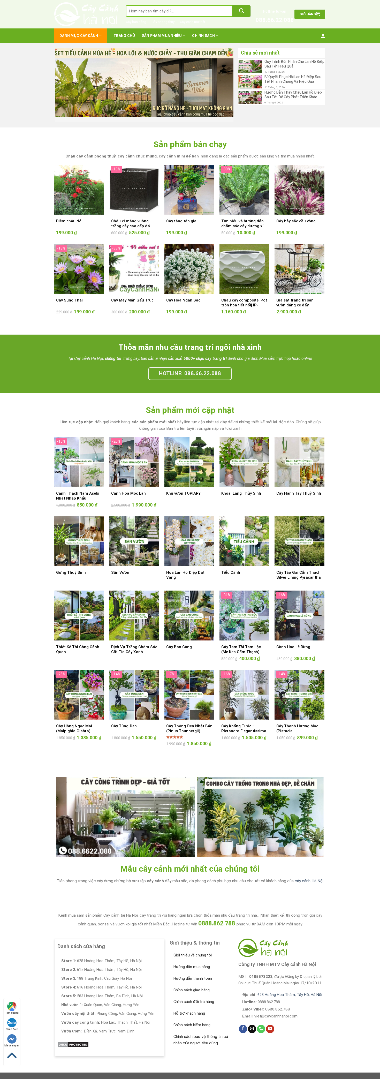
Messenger (11, 1045)
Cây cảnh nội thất (192, 22)
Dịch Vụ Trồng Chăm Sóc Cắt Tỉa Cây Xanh (134, 643)
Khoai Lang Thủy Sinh (241, 486)
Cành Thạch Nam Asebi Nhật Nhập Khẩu (77, 489)
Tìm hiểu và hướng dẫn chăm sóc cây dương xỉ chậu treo (242, 219)
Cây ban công (136, 22)
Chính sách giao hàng (191, 983)
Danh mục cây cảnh (78, 36)
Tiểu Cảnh (230, 565)
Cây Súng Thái (69, 293)
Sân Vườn (120, 565)
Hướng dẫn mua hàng (191, 960)
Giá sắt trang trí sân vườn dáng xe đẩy (295, 296)
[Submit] (241, 11)
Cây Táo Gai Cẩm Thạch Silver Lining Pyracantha (298, 568)
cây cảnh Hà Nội (309, 874)
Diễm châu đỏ (68, 214)
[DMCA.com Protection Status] (73, 1037)
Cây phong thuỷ (163, 22)
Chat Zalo (12, 1029)
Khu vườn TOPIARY (183, 486)
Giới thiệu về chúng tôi (192, 948)
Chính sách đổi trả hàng (193, 995)
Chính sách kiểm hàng (191, 1018)
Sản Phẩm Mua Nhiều (162, 36)
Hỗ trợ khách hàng (189, 1006)
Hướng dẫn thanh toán (192, 971)
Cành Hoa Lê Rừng (293, 640)
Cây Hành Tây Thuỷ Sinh (298, 486)
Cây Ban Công (179, 640)
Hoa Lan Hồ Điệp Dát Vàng (185, 568)
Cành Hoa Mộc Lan (128, 486)
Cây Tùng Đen (124, 719)
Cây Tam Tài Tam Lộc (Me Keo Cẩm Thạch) (241, 643)
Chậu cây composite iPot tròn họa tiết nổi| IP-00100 (244, 298)
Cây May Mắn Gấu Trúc (132, 293)
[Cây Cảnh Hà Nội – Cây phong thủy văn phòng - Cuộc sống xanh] (86, 14)
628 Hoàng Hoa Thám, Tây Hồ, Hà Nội (289, 988)
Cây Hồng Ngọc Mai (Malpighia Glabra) (74, 722)
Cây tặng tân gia (181, 214)
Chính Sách (203, 36)
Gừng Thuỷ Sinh (71, 565)
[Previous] (65, 79)
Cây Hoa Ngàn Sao (183, 293)
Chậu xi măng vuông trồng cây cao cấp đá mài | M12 (130, 219)
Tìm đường (12, 1013)
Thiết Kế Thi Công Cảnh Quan (77, 643)
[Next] (223, 79)
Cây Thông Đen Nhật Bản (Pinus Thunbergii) (189, 722)
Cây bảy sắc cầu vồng (296, 214)
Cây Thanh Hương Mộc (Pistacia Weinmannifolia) (297, 724)
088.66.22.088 (275, 20)
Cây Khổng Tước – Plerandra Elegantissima (243, 722)
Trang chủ (124, 36)
